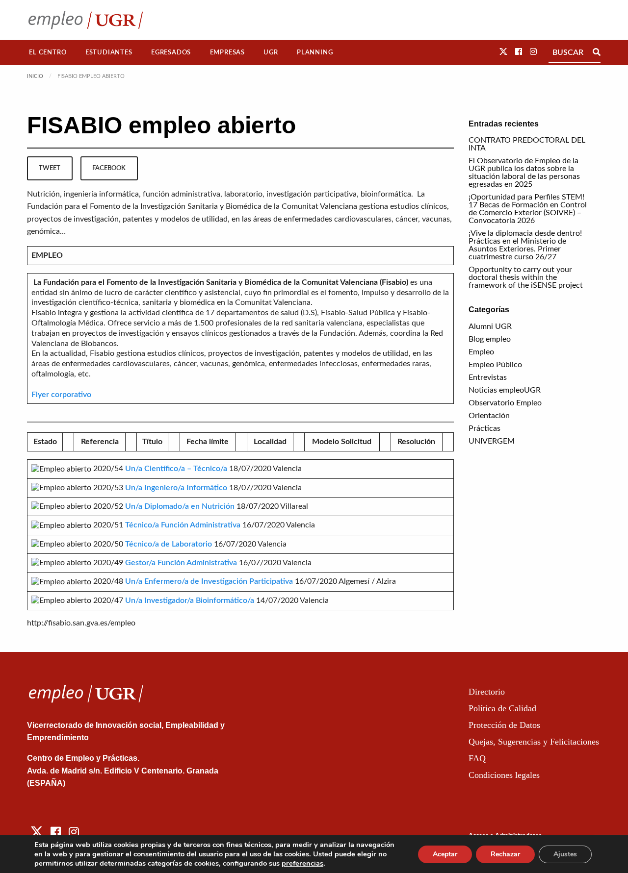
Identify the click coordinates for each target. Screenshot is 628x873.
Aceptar (445, 854)
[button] (503, 52)
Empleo (481, 352)
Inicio (35, 76)
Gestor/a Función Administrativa (181, 563)
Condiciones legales (504, 775)
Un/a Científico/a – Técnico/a (176, 469)
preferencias (302, 863)
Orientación (489, 416)
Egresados (171, 52)
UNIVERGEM (492, 441)
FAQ (477, 758)
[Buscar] (597, 52)
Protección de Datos (504, 725)
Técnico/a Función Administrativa (182, 525)
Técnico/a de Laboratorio (168, 544)
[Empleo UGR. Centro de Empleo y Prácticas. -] (85, 20)
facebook (109, 168)
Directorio (487, 692)
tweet (49, 168)
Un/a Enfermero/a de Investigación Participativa (209, 581)
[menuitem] (48, 52)
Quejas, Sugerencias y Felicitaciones (534, 742)
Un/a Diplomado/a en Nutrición (180, 506)
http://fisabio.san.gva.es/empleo (81, 623)
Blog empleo (490, 339)
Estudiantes (108, 52)
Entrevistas (488, 377)
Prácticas (484, 428)
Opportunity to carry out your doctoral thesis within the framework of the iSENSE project (526, 277)
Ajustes (565, 854)
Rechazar (505, 854)
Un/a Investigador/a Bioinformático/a (189, 600)
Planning (315, 52)
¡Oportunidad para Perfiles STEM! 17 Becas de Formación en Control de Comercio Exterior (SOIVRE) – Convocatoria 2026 (528, 208)
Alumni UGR (490, 326)
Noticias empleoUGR (505, 390)
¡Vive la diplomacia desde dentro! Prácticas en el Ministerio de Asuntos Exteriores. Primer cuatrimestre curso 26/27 (525, 245)
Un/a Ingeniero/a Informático (176, 488)
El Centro (47, 52)
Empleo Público (495, 365)
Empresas (227, 52)
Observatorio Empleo (505, 403)
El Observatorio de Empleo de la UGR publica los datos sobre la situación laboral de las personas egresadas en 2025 (524, 172)
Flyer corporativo (61, 395)
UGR (270, 52)
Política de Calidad (502, 708)
